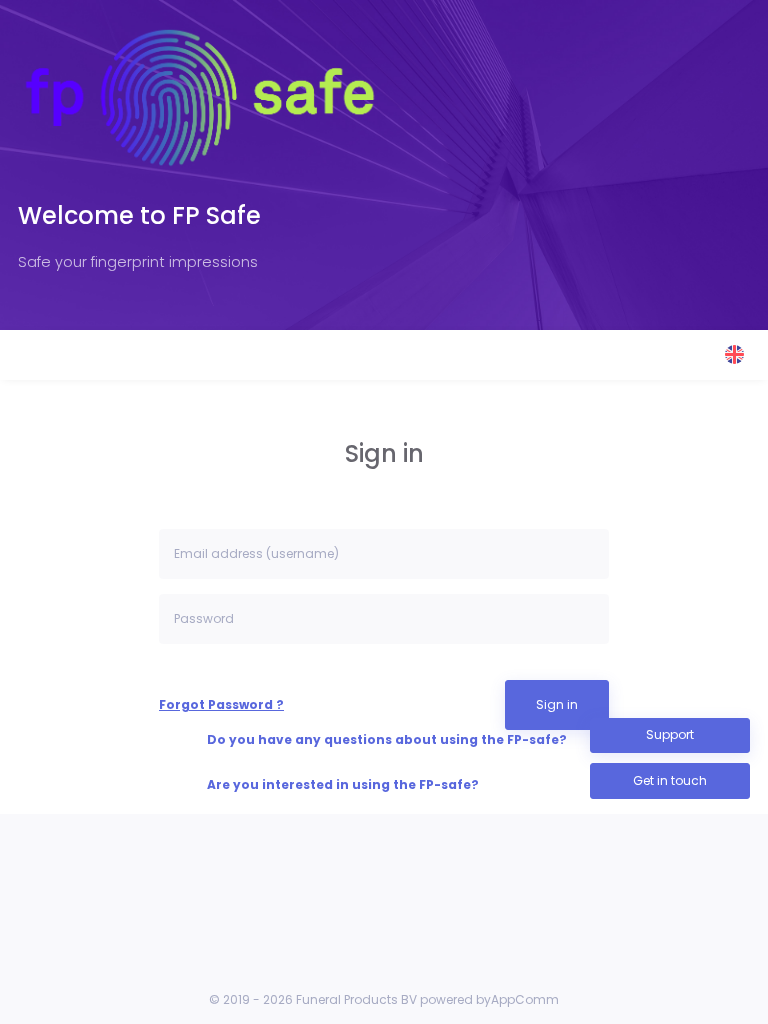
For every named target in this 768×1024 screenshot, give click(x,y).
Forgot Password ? (221, 704)
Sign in (557, 704)
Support (670, 734)
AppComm (525, 999)
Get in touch (670, 780)
